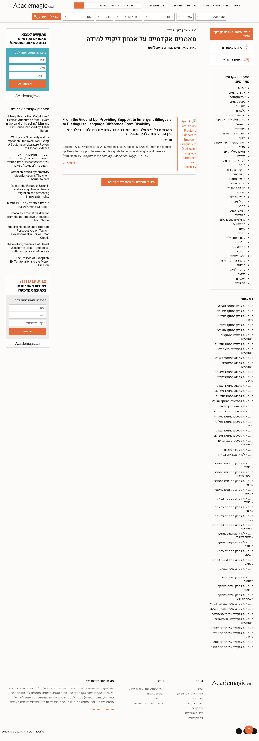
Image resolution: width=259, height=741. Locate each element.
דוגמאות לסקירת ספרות (238, 449)
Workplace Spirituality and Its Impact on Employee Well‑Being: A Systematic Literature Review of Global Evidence (28, 143)
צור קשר (177, 5)
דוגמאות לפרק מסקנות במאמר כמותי (234, 509)
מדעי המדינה (238, 174)
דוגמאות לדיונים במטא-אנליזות (234, 344)
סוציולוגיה (239, 224)
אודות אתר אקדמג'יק (215, 5)
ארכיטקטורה (238, 97)
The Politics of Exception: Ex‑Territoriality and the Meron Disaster (29, 262)
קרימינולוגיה (238, 269)
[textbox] (211, 16)
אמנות (242, 88)
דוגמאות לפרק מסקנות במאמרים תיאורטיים (232, 527)
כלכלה (241, 156)
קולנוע (241, 265)
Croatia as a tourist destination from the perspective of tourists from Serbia (28, 217)
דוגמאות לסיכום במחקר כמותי (234, 430)
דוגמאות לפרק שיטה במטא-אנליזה (231, 609)
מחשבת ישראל (236, 188)
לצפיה (71, 163)
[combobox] (210, 17)
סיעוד (242, 229)
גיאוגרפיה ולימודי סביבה (231, 120)
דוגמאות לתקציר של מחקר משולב (232, 647)
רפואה (242, 274)
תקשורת (240, 283)
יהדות (242, 147)
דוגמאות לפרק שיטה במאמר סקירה (235, 570)
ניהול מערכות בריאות (233, 219)
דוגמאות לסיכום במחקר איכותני (233, 416)
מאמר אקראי (195, 703)
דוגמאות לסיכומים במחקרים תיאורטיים (235, 442)
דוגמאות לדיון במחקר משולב (235, 330)
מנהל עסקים (238, 197)
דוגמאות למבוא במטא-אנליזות (234, 396)
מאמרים (192, 5)
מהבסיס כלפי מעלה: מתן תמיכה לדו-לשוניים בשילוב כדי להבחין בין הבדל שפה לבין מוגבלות (118, 132)
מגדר (242, 165)
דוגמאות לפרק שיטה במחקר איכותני (235, 588)
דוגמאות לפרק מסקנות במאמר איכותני (234, 500)
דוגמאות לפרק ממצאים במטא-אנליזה (234, 491)
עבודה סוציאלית (236, 238)
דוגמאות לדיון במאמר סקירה (235, 306)
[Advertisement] (129, 83)
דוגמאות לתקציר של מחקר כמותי (233, 642)
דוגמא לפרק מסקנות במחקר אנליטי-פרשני (235, 535)
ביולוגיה (241, 106)
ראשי (236, 5)
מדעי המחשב (237, 179)
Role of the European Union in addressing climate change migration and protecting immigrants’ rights (30, 191)
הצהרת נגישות (155, 693)
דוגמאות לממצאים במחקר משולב (232, 401)
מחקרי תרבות (237, 183)
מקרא (242, 206)
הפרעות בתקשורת (234, 133)
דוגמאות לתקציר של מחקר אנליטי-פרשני (231, 635)
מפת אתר (158, 698)
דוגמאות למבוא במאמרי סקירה (234, 358)
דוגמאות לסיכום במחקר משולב (233, 435)
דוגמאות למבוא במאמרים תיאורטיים (237, 365)
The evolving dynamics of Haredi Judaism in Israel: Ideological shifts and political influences (27, 248)
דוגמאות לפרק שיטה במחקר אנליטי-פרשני (235, 597)
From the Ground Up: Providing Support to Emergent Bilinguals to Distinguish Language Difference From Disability (117, 122)
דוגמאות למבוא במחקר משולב (234, 391)
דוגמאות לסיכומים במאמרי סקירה (232, 411)
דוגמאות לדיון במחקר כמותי (236, 325)
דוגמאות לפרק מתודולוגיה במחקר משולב (232, 562)
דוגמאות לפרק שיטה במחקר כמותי (231, 603)
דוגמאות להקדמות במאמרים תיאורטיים (235, 351)
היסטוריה (240, 129)
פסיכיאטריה (238, 251)
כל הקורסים (195, 718)
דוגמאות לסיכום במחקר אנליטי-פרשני (233, 424)
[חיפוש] (79, 5)
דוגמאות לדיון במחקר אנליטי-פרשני (235, 318)
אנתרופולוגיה (237, 92)
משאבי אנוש (238, 210)
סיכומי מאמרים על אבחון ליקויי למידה (231, 34)
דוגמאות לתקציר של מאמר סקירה (232, 614)
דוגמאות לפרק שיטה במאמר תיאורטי (235, 579)
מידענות (240, 192)
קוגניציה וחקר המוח (233, 260)
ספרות (242, 233)
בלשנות (241, 111)
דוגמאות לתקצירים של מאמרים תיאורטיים (234, 621)
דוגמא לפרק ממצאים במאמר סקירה (235, 456)
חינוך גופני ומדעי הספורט (230, 142)
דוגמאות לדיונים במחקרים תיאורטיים (237, 337)
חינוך (242, 138)
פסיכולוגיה (239, 247)
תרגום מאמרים (158, 5)
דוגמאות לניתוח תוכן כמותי (236, 406)
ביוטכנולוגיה (238, 101)
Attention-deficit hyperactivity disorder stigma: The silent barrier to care (30, 176)
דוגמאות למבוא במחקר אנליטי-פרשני (234, 379)
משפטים (240, 215)
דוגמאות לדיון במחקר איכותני (235, 311)
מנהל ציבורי (238, 201)
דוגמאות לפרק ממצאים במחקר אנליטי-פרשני (233, 474)
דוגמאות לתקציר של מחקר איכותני (232, 628)
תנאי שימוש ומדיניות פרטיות (147, 688)
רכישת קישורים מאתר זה (149, 703)
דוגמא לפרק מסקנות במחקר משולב (235, 544)
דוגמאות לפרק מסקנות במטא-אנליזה (234, 553)
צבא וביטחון (238, 256)
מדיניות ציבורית (236, 170)
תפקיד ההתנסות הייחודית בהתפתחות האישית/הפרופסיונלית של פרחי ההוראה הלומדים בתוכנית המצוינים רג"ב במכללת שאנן (28, 160)
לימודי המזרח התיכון (233, 160)
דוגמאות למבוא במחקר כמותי (235, 385)
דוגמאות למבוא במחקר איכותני (234, 372)
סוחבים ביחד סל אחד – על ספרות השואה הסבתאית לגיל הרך (28, 205)
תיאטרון (241, 278)
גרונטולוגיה (239, 124)
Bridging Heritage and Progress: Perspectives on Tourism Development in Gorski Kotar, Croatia (28, 232)
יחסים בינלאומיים (235, 151)
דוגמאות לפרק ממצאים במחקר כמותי (233, 483)
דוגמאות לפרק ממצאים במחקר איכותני (233, 465)
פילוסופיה (239, 242)
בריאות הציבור (237, 115)
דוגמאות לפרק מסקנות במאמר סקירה (234, 518)
